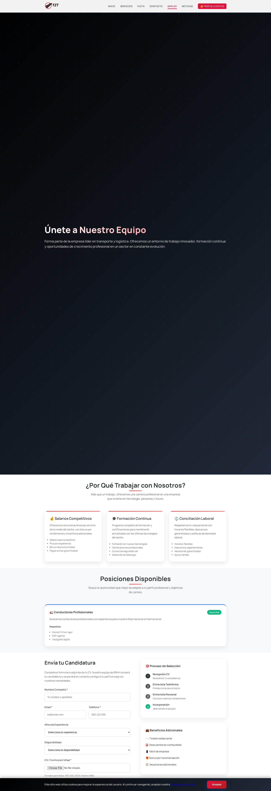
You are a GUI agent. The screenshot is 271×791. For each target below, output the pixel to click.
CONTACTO (156, 6)
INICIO (111, 6)
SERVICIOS (126, 6)
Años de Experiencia (56, 724)
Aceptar (216, 784)
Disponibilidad (53, 742)
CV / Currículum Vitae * (58, 760)
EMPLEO (172, 6)
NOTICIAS (187, 6)
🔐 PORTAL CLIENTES (212, 6)
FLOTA (141, 6)
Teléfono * (95, 707)
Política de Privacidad (182, 784)
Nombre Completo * (56, 689)
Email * (48, 707)
